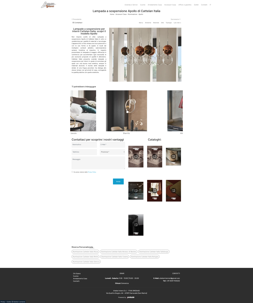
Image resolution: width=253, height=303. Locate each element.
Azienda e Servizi (131, 5)
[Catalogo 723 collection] (173, 190)
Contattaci (78, 23)
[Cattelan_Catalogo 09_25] (173, 156)
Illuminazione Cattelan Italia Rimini (85, 257)
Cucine (142, 5)
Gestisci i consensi (19, 302)
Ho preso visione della (85, 172)
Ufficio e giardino (184, 5)
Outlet (196, 5)
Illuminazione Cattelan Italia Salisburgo (153, 252)
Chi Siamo (77, 273)
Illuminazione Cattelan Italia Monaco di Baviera (118, 252)
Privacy (3, 302)
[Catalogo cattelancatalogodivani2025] (136, 156)
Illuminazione (132, 14)
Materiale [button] (156, 22)
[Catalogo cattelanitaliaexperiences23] (155, 190)
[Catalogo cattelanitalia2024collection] (136, 225)
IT (210, 5)
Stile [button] (162, 22)
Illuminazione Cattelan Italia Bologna (144, 257)
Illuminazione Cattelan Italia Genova (86, 262)
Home (112, 14)
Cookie (9, 302)
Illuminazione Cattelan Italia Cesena (114, 257)
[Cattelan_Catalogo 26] (136, 190)
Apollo (141, 14)
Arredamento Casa (155, 5)
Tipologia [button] (169, 22)
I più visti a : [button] (177, 22)
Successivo (175, 19)
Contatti (204, 5)
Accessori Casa (170, 5)
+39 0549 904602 (173, 281)
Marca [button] (141, 22)
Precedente (76, 19)
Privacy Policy (92, 172)
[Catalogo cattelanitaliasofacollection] (155, 156)
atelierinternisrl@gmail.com (169, 278)
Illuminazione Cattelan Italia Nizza (85, 252)
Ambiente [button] (148, 22)
